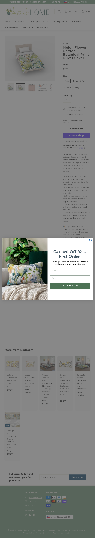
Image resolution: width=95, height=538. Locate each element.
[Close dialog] (90, 240)
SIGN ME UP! (70, 286)
